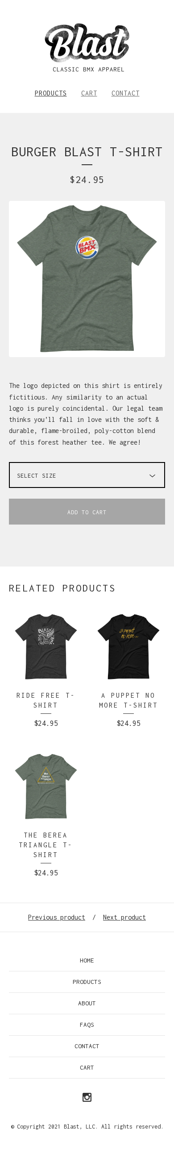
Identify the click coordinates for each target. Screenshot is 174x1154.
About (87, 1003)
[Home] (87, 47)
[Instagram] (87, 1098)
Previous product (56, 917)
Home (87, 960)
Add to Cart (87, 512)
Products (51, 93)
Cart (89, 93)
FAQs (87, 1024)
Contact (126, 93)
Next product (124, 917)
